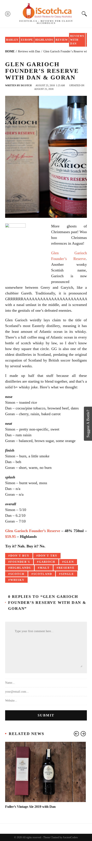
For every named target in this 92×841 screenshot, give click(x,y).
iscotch (26, 85)
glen (69, 561)
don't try (47, 555)
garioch (47, 561)
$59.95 (10, 536)
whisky (17, 579)
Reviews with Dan (77, 39)
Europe (27, 39)
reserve (67, 567)
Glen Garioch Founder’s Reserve (32, 531)
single (67, 573)
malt (45, 567)
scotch (17, 573)
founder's (20, 561)
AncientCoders (70, 837)
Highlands (44, 39)
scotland (42, 573)
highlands (20, 567)
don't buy (19, 555)
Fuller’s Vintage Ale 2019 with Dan (30, 806)
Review (62, 39)
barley (12, 39)
